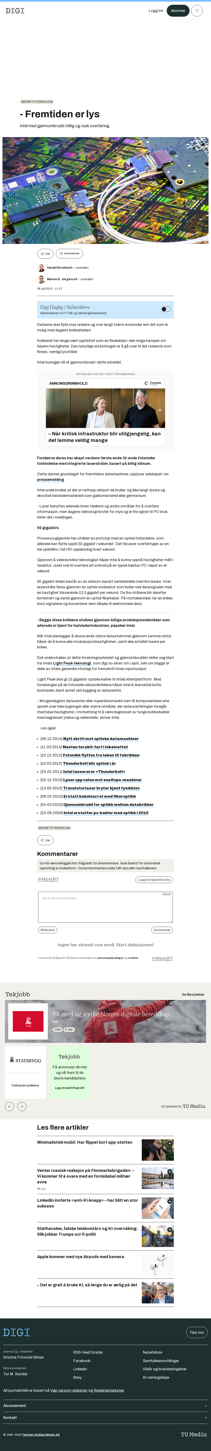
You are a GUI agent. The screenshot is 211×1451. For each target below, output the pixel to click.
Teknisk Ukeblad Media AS (41, 1434)
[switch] (166, 309)
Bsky (77, 1377)
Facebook (81, 1361)
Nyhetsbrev (152, 1352)
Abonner (178, 11)
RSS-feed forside (88, 1352)
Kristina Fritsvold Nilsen (23, 1357)
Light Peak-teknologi (72, 663)
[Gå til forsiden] (15, 10)
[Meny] (197, 10)
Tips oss (197, 1332)
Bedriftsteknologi (37, 101)
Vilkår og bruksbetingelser (165, 1369)
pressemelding (50, 480)
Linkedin (80, 1369)
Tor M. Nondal (15, 1374)
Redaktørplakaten (109, 1390)
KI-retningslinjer (156, 1377)
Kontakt (10, 1418)
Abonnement (14, 1406)
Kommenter (72, 253)
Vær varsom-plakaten (68, 1390)
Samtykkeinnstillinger (161, 1361)
